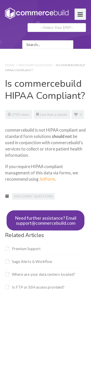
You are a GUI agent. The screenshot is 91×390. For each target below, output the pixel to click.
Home (9, 65)
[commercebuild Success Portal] (37, 13)
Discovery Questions (35, 65)
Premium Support (26, 248)
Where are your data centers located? (43, 274)
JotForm (47, 179)
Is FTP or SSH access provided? (38, 287)
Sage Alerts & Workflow (32, 261)
